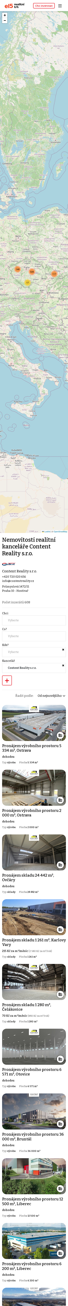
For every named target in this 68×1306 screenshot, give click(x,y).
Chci (5, 613)
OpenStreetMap (60, 531)
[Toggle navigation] (61, 5)
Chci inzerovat (44, 5)
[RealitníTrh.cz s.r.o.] (13, 5)
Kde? (5, 645)
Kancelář (8, 661)
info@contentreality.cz (18, 581)
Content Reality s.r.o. (19, 571)
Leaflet (47, 531)
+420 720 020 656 (14, 576)
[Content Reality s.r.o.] (9, 564)
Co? (4, 629)
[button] (27, 282)
